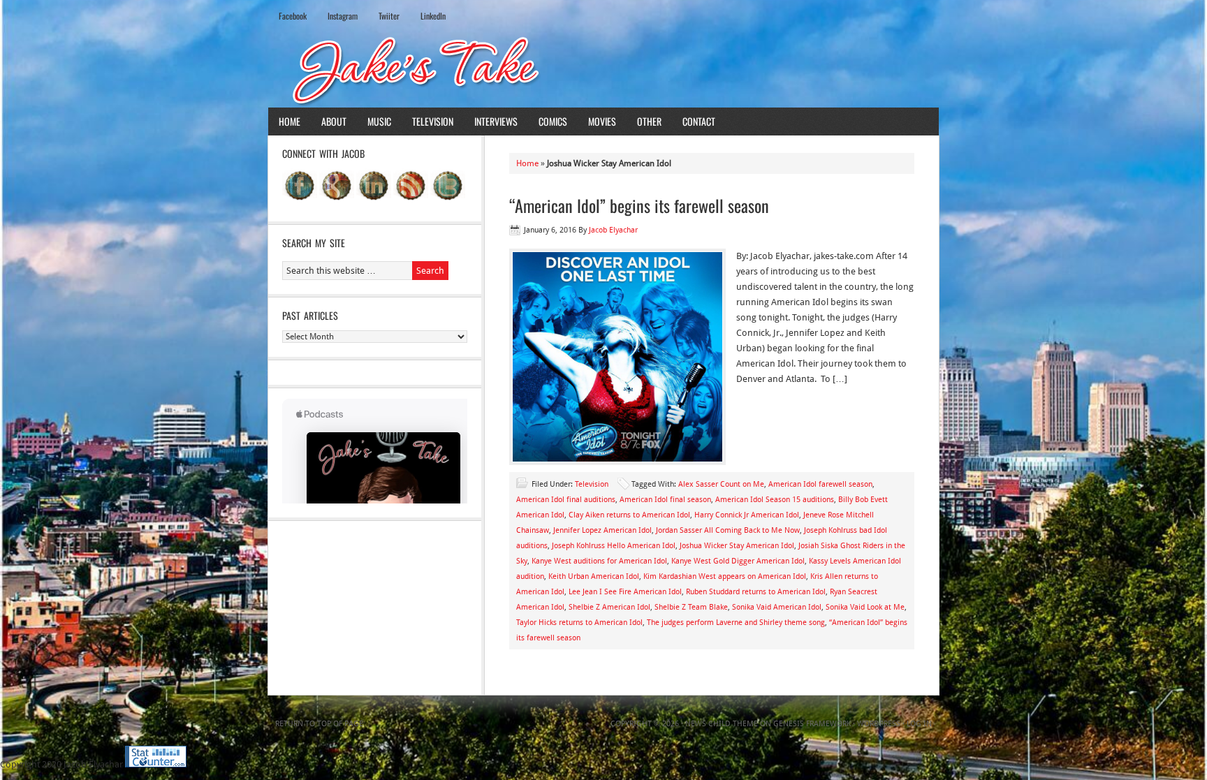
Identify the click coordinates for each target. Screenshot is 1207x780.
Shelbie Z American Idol (609, 607)
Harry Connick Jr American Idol (746, 515)
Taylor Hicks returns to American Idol (579, 622)
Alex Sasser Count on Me (721, 484)
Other (649, 121)
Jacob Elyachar (613, 230)
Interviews (496, 121)
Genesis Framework (812, 723)
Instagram (343, 16)
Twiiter (389, 16)
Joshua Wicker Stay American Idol (737, 545)
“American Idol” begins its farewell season (639, 205)
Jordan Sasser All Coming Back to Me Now (728, 530)
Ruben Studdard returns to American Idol (756, 591)
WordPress (878, 723)
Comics (553, 121)
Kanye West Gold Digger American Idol (738, 561)
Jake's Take (603, 69)
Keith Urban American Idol (593, 576)
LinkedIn (433, 16)
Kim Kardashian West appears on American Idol (724, 576)
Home (289, 121)
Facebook (293, 16)
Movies (602, 121)
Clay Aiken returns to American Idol (629, 515)
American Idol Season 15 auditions (774, 499)
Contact (698, 121)
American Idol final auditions (565, 499)
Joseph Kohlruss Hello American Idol (613, 545)
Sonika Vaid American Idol (776, 607)
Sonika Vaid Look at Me (865, 607)
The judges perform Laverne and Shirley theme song (736, 622)
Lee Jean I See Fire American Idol (625, 591)
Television (432, 121)
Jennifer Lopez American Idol (602, 530)
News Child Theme (721, 723)
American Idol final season (665, 499)
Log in (919, 723)
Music (379, 121)
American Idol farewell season (820, 484)
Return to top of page (319, 723)
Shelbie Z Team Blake (691, 607)
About (333, 121)
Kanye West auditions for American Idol (599, 561)
